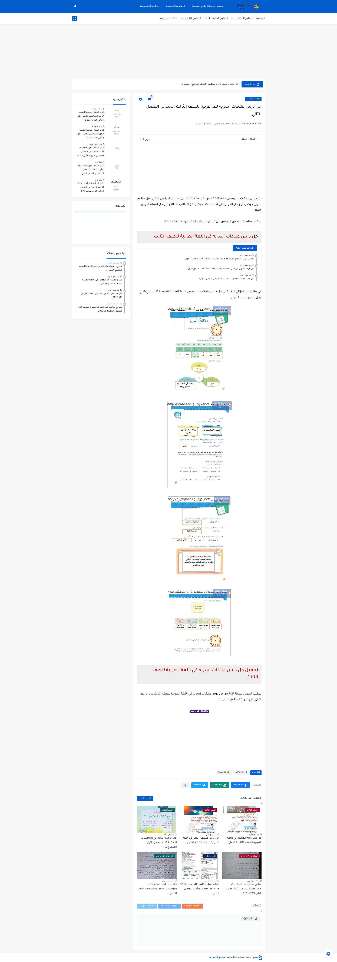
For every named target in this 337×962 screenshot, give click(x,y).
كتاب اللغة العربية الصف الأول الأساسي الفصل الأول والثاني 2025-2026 (90, 134)
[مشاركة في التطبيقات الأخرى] (185, 785)
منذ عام (98, 162)
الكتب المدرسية (168, 18)
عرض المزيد (145, 798)
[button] (240, 785)
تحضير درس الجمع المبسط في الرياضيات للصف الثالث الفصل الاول (219, 259)
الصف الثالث (253, 99)
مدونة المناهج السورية (221, 957)
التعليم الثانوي (193, 18)
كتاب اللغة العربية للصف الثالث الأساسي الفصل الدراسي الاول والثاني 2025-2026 (90, 152)
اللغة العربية (224, 772)
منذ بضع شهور (253, 880)
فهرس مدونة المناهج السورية (207, 6)
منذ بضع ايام (254, 834)
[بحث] (74, 18)
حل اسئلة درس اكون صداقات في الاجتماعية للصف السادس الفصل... (199, 84)
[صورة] (116, 113)
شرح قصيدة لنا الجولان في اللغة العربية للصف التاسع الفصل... (102, 282)
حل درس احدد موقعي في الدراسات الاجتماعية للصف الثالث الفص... (157, 889)
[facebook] (75, 6)
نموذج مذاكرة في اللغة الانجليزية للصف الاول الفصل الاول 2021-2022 (99, 309)
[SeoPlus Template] (260, 957)
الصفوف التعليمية (175, 6)
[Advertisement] (168, 51)
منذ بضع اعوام (246, 255)
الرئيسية (260, 18)
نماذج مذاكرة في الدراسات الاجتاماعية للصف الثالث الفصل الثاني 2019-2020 (243, 889)
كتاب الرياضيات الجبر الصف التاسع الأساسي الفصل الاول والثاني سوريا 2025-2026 (90, 188)
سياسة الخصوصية (149, 6)
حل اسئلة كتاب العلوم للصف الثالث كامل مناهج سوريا (226, 279)
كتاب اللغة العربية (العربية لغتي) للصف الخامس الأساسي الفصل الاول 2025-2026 (91, 170)
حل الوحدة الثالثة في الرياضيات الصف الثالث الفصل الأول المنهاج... (159, 843)
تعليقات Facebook (169, 906)
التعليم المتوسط (218, 18)
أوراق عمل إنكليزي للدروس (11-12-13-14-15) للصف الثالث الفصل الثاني (199, 889)
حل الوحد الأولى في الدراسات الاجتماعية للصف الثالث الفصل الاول (220, 269)
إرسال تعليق (250, 918)
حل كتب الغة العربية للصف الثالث (185, 221)
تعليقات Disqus (147, 906)
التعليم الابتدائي (244, 18)
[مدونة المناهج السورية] (247, 6)
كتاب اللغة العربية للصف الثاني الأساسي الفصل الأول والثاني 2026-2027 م (90, 116)
